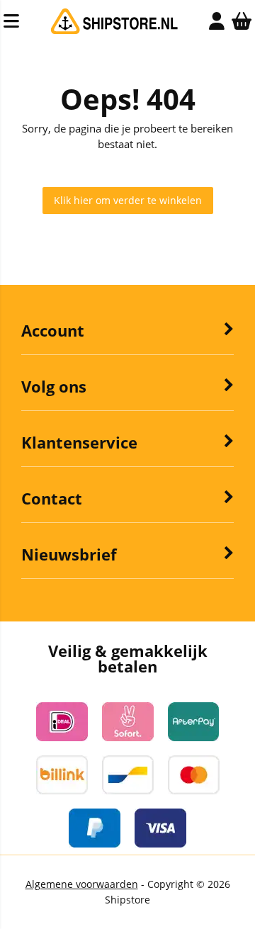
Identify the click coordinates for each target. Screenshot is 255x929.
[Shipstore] (114, 31)
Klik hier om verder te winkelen (128, 200)
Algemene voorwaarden (82, 884)
